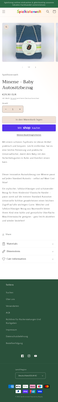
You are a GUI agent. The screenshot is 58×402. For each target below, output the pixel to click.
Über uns (10, 299)
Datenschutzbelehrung (17, 336)
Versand (13, 98)
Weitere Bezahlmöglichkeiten (29, 135)
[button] (3, 11)
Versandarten (12, 306)
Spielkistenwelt (25, 396)
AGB (8, 313)
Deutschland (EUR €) (27, 376)
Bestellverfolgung (14, 343)
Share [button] (8, 234)
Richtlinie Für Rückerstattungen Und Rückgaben (23, 321)
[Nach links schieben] (22, 67)
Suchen (9, 292)
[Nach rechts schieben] (35, 67)
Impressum (11, 330)
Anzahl (5, 103)
